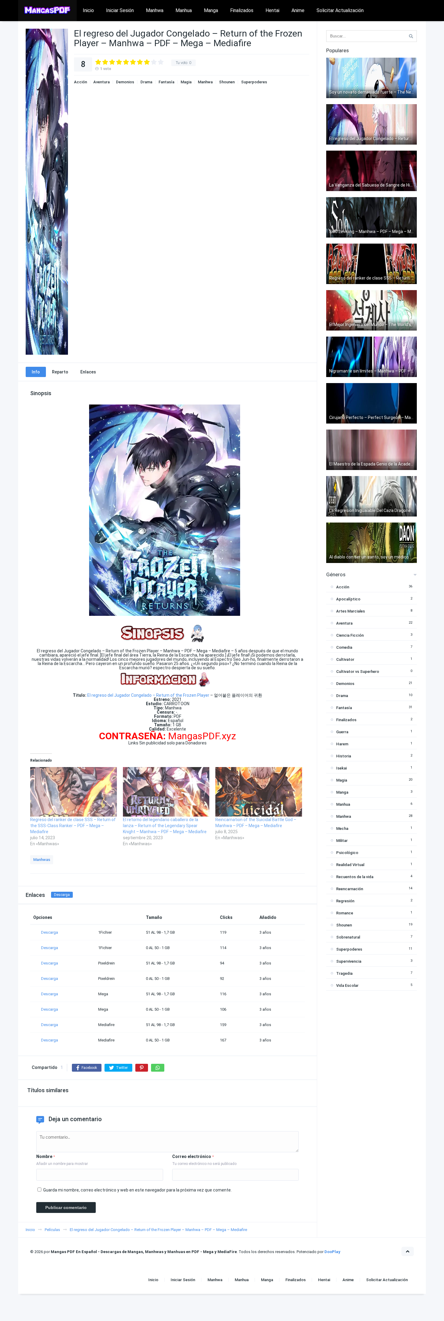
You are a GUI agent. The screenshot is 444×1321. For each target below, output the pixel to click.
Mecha (342, 828)
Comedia (344, 647)
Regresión (345, 901)
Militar (342, 840)
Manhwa (154, 10)
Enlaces (88, 371)
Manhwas (41, 859)
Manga (211, 10)
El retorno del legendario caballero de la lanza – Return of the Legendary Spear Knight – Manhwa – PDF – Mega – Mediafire (165, 825)
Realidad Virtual (350, 864)
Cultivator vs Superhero (357, 671)
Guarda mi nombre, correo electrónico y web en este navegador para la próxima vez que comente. (137, 1190)
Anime (297, 10)
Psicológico (347, 852)
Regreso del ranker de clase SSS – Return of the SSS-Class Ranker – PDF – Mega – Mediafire (73, 825)
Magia (186, 82)
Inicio (88, 10)
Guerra (342, 732)
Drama (146, 82)
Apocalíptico (348, 599)
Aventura (101, 82)
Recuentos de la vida (354, 877)
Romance (344, 913)
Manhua (183, 10)
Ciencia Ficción (350, 635)
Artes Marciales (350, 611)
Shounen (227, 82)
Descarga (62, 895)
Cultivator (345, 659)
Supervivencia (348, 961)
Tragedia (344, 973)
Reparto (60, 371)
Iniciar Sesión (120, 10)
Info (36, 371)
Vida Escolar (347, 985)
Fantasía (166, 82)
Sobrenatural (348, 937)
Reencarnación (349, 889)
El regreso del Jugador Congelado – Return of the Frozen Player (148, 695)
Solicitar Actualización (340, 10)
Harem (342, 744)
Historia (343, 756)
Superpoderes (254, 82)
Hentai (272, 10)
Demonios (125, 82)
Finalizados (241, 10)
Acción (80, 82)
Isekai (341, 768)
